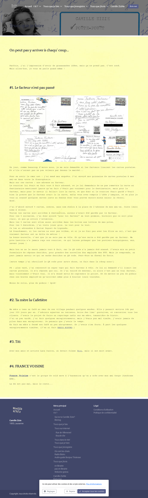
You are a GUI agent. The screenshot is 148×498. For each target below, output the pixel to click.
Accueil (15, 20)
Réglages (51, 491)
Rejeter (72, 491)
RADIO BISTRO (64, 328)
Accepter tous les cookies (93, 491)
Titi (79, 351)
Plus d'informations (94, 484)
